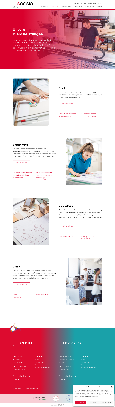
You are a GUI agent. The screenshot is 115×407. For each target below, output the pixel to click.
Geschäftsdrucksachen (67, 114)
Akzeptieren (80, 402)
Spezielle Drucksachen (89, 116)
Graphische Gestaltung (88, 367)
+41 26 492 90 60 (20, 366)
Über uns (77, 6)
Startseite (44, 6)
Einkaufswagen (82, 3)
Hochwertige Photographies (40, 178)
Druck (82, 359)
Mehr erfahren (67, 103)
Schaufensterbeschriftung (22, 172)
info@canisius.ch (64, 369)
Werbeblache (18, 178)
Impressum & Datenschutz (31, 388)
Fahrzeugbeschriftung (43, 172)
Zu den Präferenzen (106, 402)
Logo (15, 294)
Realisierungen (66, 6)
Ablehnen (93, 402)
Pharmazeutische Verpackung (87, 237)
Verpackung (84, 365)
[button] (112, 387)
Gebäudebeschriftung (21, 175)
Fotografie (17, 297)
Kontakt (99, 6)
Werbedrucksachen (88, 114)
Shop (74, 3)
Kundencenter (92, 3)
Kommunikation (65, 116)
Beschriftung (84, 362)
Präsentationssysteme (43, 175)
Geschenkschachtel (66, 236)
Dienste (53, 6)
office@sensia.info (19, 369)
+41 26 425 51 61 (65, 366)
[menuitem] (98, 3)
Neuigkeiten (89, 6)
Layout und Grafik (42, 294)
